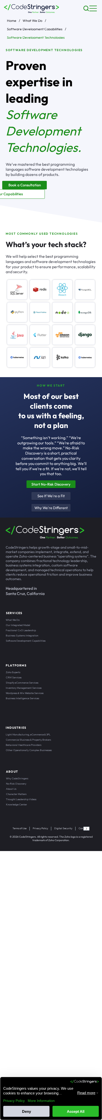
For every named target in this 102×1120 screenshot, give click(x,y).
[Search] (86, 8)
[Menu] (93, 8)
